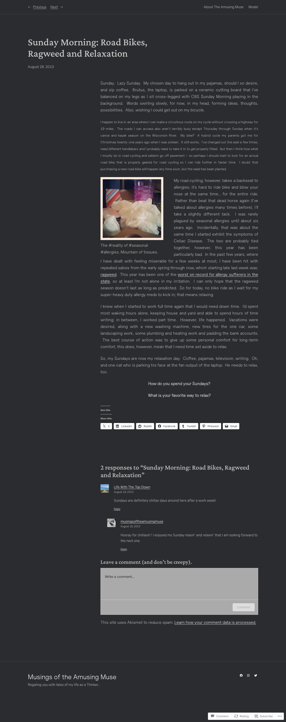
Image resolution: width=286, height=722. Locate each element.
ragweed (108, 274)
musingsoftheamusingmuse (142, 521)
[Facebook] (241, 675)
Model (253, 7)
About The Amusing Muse (223, 7)
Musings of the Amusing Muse (72, 677)
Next (54, 7)
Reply (117, 508)
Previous (39, 7)
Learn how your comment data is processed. (215, 622)
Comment (243, 607)
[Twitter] (255, 675)
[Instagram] (248, 675)
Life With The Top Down (132, 487)
